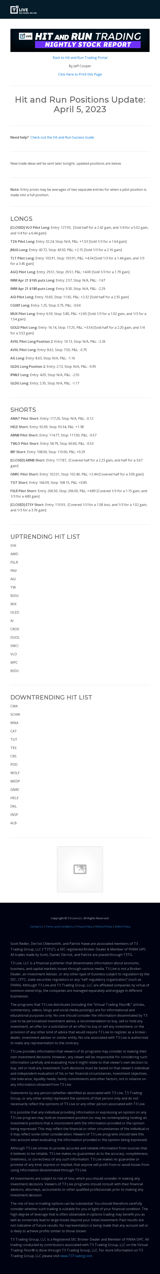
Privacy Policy (84, 926)
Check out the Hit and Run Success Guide (62, 137)
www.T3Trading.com (76, 1256)
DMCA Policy (122, 926)
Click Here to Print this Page (80, 74)
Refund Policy (103, 926)
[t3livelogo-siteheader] (23, 10)
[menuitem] (143, 9)
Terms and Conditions (60, 926)
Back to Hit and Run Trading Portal (80, 57)
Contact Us (36, 926)
